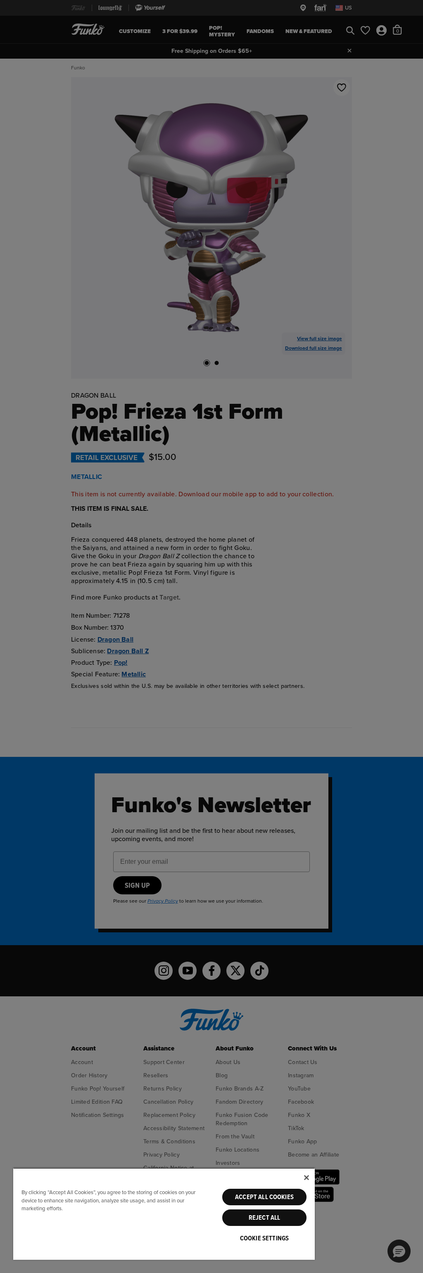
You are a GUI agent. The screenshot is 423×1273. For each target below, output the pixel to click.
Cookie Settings (264, 1238)
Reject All (264, 1218)
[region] (164, 1214)
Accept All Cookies (264, 1197)
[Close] (306, 1177)
